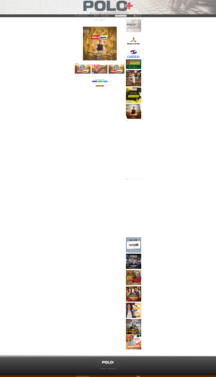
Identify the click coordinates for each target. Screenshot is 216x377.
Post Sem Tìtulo (77, 74)
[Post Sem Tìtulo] (83, 69)
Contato (85, 15)
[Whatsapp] (140, 15)
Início (76, 15)
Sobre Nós (80, 15)
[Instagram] (137, 15)
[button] (94, 81)
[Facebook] (134, 15)
